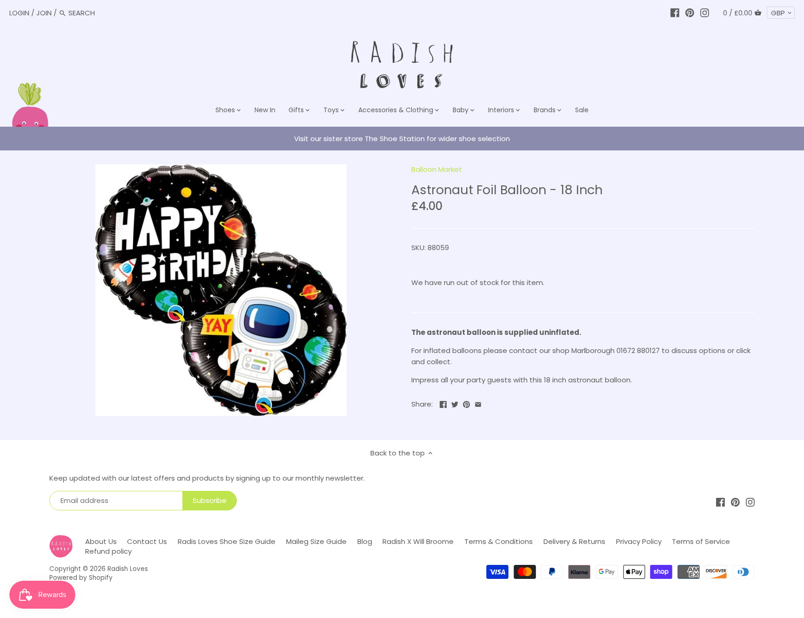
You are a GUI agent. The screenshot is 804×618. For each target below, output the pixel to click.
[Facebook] (674, 12)
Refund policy (108, 551)
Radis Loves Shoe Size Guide (226, 541)
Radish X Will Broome (418, 541)
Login (19, 13)
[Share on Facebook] (443, 403)
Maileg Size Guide (316, 541)
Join (44, 13)
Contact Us (147, 541)
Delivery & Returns (574, 541)
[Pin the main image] (466, 403)
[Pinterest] (689, 12)
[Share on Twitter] (454, 403)
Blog (364, 541)
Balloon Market (436, 169)
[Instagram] (704, 12)
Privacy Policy (639, 541)
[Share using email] (478, 403)
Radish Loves (127, 568)
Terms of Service (701, 541)
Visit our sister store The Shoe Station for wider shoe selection (402, 138)
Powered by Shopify (81, 577)
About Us (101, 541)
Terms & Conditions (498, 541)
